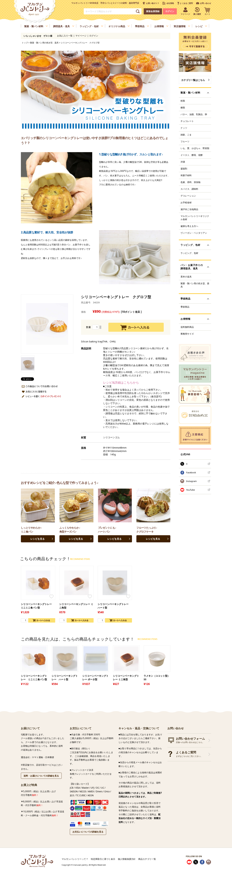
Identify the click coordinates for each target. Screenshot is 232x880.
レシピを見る (37, 538)
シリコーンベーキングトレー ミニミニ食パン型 (37, 605)
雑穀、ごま (186, 134)
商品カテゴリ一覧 (147, 858)
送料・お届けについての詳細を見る (41, 775)
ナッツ (184, 127)
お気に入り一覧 (65, 35)
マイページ (80, 35)
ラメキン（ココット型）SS (157, 677)
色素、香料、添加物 (190, 182)
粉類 (183, 100)
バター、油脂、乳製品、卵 (194, 114)
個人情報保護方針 (127, 858)
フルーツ (185, 141)
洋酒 (183, 161)
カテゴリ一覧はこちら (193, 80)
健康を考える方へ (189, 226)
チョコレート (187, 121)
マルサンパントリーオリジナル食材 (195, 218)
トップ (25, 42)
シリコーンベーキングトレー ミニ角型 (76, 605)
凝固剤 (184, 168)
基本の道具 (186, 276)
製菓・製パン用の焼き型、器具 (44, 42)
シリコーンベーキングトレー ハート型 (114, 605)
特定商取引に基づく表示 (103, 858)
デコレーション (188, 195)
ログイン (169, 11)
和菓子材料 (186, 175)
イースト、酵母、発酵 (192, 155)
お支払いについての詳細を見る (88, 831)
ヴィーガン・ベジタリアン (194, 232)
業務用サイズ (187, 333)
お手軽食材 (186, 202)
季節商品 (185, 306)
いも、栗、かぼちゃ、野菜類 (195, 148)
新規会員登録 (152, 11)
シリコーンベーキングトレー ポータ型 (95, 677)
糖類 (183, 107)
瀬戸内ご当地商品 (189, 209)
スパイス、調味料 (189, 188)
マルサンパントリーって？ (75, 858)
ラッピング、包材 (189, 253)
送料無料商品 (187, 326)
